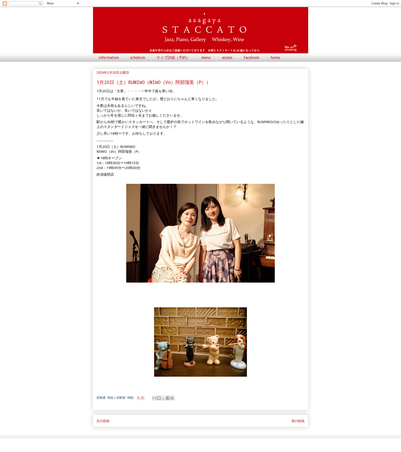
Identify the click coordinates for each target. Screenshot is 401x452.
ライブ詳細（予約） (173, 57)
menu (206, 57)
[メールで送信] (154, 398)
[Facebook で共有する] (167, 398)
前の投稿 (297, 421)
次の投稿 (103, 421)
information (109, 57)
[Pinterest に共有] (172, 398)
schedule (137, 57)
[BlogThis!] (159, 398)
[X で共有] (163, 398)
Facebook (251, 57)
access (227, 57)
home (275, 57)
